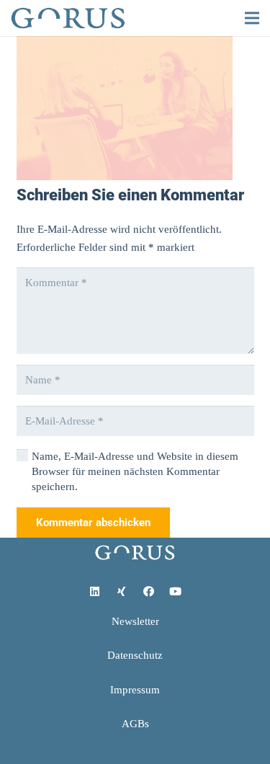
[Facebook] (149, 591)
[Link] (68, 18)
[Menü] (252, 18)
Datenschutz (135, 655)
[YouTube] (175, 591)
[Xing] (121, 591)
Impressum (135, 690)
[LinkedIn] (95, 591)
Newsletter (135, 621)
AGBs (135, 723)
